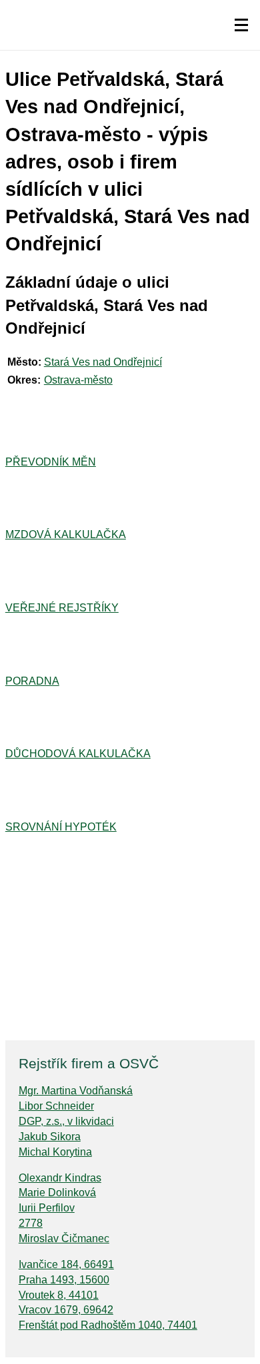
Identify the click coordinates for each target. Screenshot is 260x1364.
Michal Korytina (55, 1152)
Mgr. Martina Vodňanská (76, 1090)
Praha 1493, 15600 (64, 1279)
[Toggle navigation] (241, 25)
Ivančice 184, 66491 (66, 1264)
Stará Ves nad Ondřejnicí (103, 362)
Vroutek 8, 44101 (59, 1295)
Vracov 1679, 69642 (66, 1309)
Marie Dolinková (57, 1192)
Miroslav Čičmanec (64, 1238)
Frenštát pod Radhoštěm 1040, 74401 (108, 1325)
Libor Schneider (56, 1106)
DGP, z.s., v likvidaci (66, 1121)
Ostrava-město (78, 380)
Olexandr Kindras (60, 1178)
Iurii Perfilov (47, 1207)
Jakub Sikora (50, 1136)
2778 (31, 1223)
